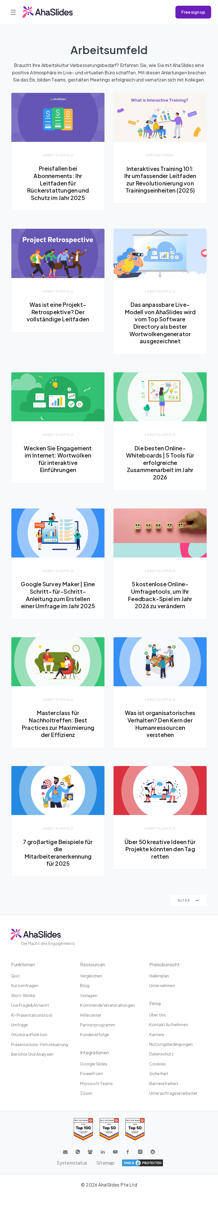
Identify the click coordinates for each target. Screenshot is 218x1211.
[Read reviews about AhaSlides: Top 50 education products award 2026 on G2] (109, 1129)
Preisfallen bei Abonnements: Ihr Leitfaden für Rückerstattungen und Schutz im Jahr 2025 (58, 183)
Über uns (157, 1014)
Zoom (86, 1093)
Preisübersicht (164, 964)
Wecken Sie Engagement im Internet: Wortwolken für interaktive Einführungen (58, 459)
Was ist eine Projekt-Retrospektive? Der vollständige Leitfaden (58, 311)
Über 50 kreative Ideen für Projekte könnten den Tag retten (160, 849)
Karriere (156, 1034)
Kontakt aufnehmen (168, 1024)
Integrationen (94, 1052)
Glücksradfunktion (29, 1034)
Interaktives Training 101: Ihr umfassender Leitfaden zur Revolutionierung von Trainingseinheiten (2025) (160, 179)
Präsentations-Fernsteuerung (39, 1044)
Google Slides (93, 1063)
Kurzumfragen (24, 985)
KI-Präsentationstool (31, 1015)
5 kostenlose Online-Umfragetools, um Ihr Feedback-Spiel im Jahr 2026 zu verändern (160, 595)
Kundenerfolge (94, 1034)
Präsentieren (160, 155)
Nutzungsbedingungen (171, 1044)
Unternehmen (162, 985)
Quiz (15, 975)
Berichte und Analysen (32, 1054)
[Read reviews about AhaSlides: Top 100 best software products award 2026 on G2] (83, 1129)
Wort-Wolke (23, 995)
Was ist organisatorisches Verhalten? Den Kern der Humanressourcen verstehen (160, 723)
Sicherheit (159, 1073)
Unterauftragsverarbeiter (173, 1093)
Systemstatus (71, 1163)
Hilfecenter (90, 1015)
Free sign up (193, 12)
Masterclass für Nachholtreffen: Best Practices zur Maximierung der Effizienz (58, 723)
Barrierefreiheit (163, 1083)
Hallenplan (159, 975)
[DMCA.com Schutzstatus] (142, 1162)
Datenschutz (161, 1053)
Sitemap (105, 1163)
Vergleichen (91, 975)
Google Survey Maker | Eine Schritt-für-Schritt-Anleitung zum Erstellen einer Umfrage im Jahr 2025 (58, 595)
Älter (184, 900)
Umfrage (19, 1024)
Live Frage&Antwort (30, 1005)
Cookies (157, 1063)
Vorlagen (88, 995)
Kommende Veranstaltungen (107, 1005)
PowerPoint (91, 1073)
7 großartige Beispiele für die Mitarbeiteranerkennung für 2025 (58, 852)
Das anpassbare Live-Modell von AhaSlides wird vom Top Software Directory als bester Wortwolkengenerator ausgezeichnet (160, 322)
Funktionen (23, 964)
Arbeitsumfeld (58, 155)
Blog (84, 985)
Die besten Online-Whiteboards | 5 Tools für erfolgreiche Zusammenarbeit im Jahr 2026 (160, 463)
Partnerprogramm (97, 1024)
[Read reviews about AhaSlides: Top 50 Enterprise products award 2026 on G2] (134, 1129)
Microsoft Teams (96, 1083)
